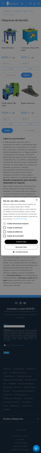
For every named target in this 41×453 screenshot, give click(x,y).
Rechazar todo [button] (21, 247)
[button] (20, 252)
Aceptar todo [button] (21, 242)
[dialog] (20, 226)
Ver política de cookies (20, 219)
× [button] (36, 200)
